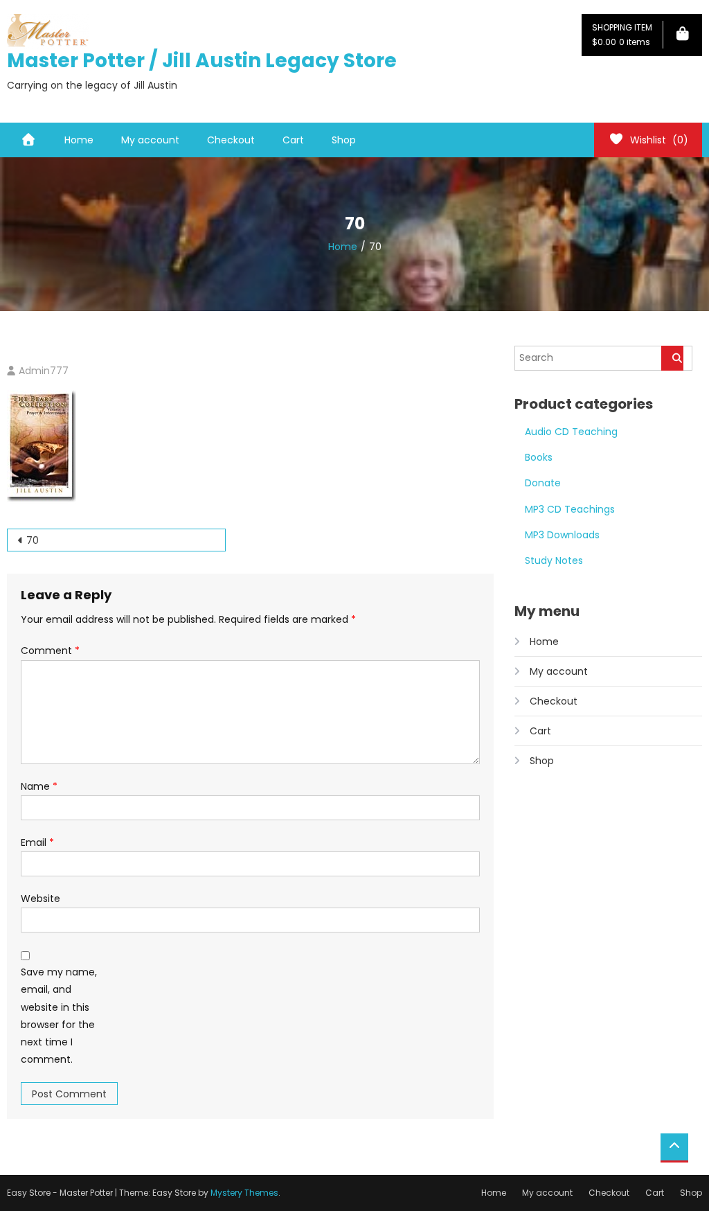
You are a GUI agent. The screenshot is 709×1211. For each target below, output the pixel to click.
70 (32, 540)
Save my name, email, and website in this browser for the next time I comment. (59, 1015)
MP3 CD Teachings (570, 509)
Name (39, 786)
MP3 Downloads (562, 535)
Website (40, 898)
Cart (293, 140)
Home (78, 140)
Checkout (231, 140)
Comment (50, 650)
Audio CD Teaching (571, 432)
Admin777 (44, 371)
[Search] (672, 358)
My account (150, 140)
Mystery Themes (244, 1193)
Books (539, 457)
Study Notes (554, 560)
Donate (543, 483)
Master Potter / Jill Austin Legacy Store (202, 60)
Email (37, 842)
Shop (344, 140)
